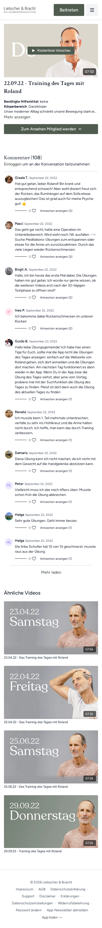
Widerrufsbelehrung (73, 903)
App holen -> (52, 917)
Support (28, 896)
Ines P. (20, 310)
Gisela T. (21, 178)
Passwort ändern (29, 910)
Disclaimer (47, 896)
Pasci (19, 224)
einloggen (13, 164)
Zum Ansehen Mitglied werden (48, 129)
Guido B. (21, 341)
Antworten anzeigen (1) (56, 399)
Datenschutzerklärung (68, 889)
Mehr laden (51, 572)
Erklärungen (70, 896)
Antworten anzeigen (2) (56, 297)
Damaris (21, 453)
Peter (19, 484)
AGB (42, 889)
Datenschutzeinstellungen (32, 903)
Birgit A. (21, 269)
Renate (20, 412)
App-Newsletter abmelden (67, 910)
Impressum (24, 889)
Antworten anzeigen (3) (56, 211)
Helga (19, 515)
